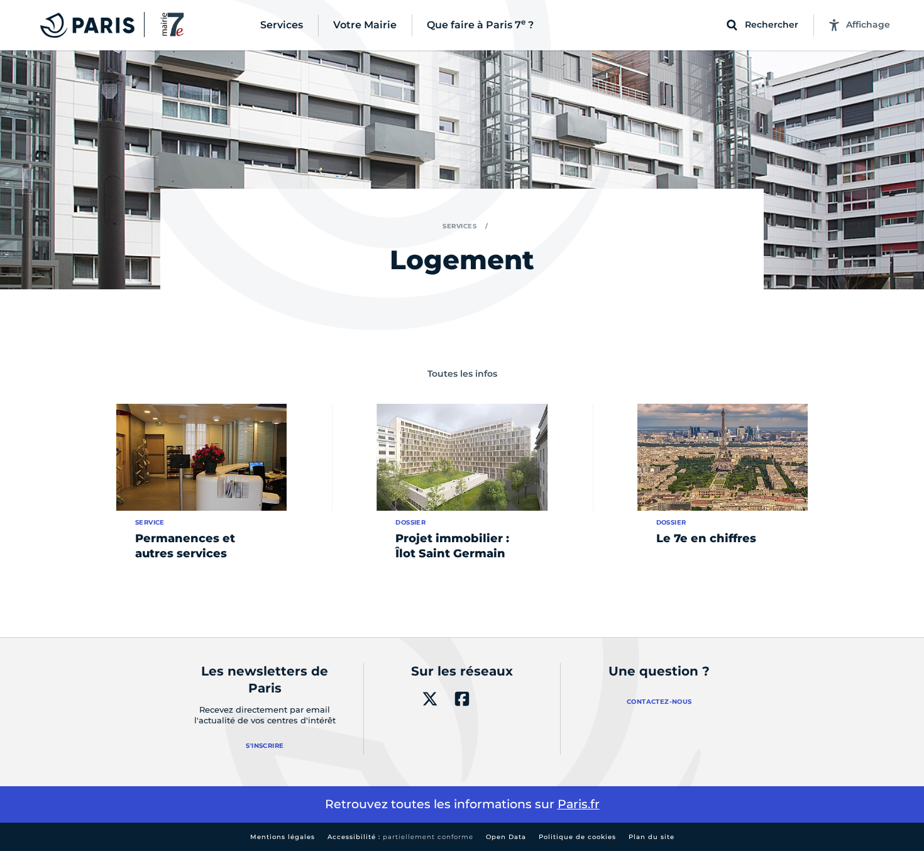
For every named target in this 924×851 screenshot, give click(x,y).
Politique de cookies (577, 837)
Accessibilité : (400, 837)
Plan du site (651, 837)
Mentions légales (282, 837)
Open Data (506, 837)
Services (459, 226)
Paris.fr (579, 804)
